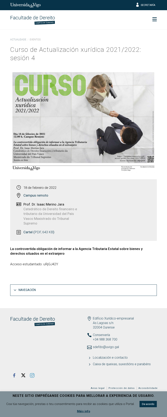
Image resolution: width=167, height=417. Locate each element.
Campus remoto (35, 195)
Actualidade (18, 39)
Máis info (83, 411)
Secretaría (148, 5)
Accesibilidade (148, 388)
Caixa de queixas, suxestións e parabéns (122, 364)
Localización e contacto (110, 357)
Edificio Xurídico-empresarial (113, 318)
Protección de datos (122, 388)
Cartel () (38, 232)
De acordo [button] (148, 404)
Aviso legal (98, 388)
